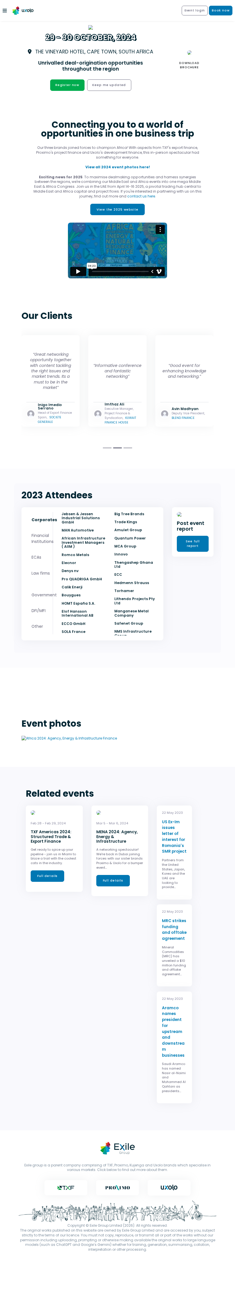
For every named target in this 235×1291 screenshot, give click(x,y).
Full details (47, 876)
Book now (221, 10)
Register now (67, 85)
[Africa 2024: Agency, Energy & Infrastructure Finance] (69, 738)
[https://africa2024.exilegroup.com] (24, 10)
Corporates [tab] (44, 520)
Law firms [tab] (41, 573)
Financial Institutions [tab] (43, 538)
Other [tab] (37, 626)
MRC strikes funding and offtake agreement (174, 929)
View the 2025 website (117, 209)
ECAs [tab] (36, 557)
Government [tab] (44, 595)
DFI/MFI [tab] (39, 610)
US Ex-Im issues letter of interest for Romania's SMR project (174, 836)
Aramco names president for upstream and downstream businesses (173, 1031)
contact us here (141, 196)
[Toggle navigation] (5, 10)
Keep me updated (109, 85)
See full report (192, 543)
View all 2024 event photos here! (117, 167)
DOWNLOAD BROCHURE (189, 65)
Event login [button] (195, 10)
